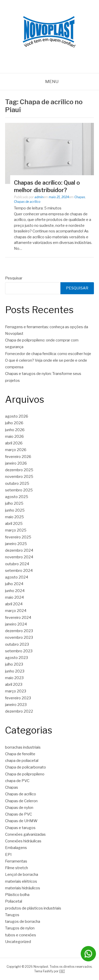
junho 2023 (14, 671)
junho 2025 (15, 510)
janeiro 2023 (16, 704)
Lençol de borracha (21, 874)
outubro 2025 (17, 483)
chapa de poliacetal (21, 760)
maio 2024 (14, 597)
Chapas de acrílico (27, 202)
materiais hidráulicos (22, 888)
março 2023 (15, 691)
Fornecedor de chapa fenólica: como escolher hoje (48, 353)
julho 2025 (14, 503)
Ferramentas (16, 861)
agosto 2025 (16, 496)
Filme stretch (16, 868)
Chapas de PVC (18, 814)
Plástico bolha (17, 894)
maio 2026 (14, 436)
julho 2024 (14, 584)
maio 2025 (14, 517)
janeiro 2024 (16, 624)
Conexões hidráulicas (23, 841)
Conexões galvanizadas (25, 834)
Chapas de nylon (19, 807)
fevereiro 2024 (18, 617)
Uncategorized (18, 941)
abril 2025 (14, 523)
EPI (8, 854)
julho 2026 (14, 423)
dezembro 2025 (19, 470)
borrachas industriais (23, 747)
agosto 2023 (16, 657)
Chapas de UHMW (21, 821)
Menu (52, 81)
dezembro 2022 (19, 711)
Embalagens (16, 847)
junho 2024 (15, 590)
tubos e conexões (20, 935)
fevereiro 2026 (18, 456)
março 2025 (15, 530)
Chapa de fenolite (20, 754)
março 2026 (15, 449)
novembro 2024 (19, 557)
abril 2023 (13, 684)
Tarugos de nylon (20, 928)
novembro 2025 (19, 476)
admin (39, 197)
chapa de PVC (17, 780)
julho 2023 (14, 664)
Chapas (79, 197)
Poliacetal (13, 901)
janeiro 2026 (16, 463)
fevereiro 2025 (18, 537)
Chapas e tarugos (20, 827)
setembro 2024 (19, 570)
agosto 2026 (16, 416)
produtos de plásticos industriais (33, 908)
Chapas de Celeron (21, 801)
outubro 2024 (17, 564)
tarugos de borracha (22, 921)
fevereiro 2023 (18, 698)
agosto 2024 (16, 577)
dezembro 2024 (19, 550)
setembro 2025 (19, 490)
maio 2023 (14, 678)
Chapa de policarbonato (25, 767)
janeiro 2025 (16, 543)
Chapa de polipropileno (24, 774)
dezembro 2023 (19, 631)
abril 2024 (14, 604)
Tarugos (12, 915)
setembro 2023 (18, 651)
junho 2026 (15, 430)
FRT (62, 971)
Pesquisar (13, 278)
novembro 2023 (19, 637)
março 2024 (15, 610)
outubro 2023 (17, 644)
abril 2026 (14, 443)
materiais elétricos (21, 881)
